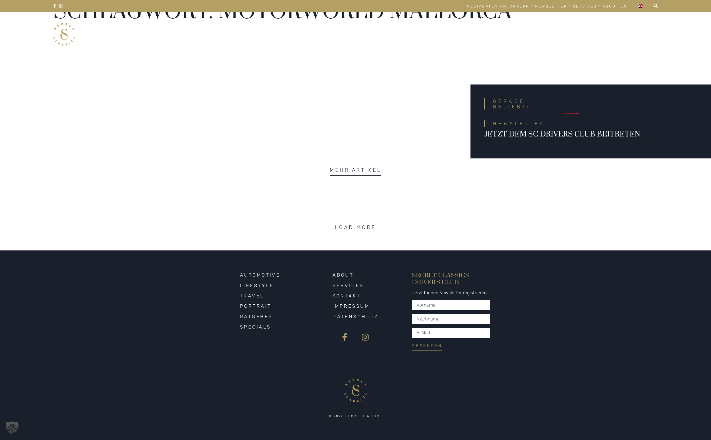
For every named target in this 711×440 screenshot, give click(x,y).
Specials (642, 28)
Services (585, 6)
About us (615, 6)
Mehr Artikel (355, 170)
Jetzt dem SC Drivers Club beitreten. (563, 134)
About (343, 275)
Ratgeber (600, 28)
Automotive (437, 28)
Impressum (351, 306)
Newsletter (551, 6)
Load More (355, 227)
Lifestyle (484, 28)
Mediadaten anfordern (498, 6)
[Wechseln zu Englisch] (640, 6)
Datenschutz (355, 316)
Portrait (559, 28)
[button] (12, 428)
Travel (522, 28)
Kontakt (346, 296)
